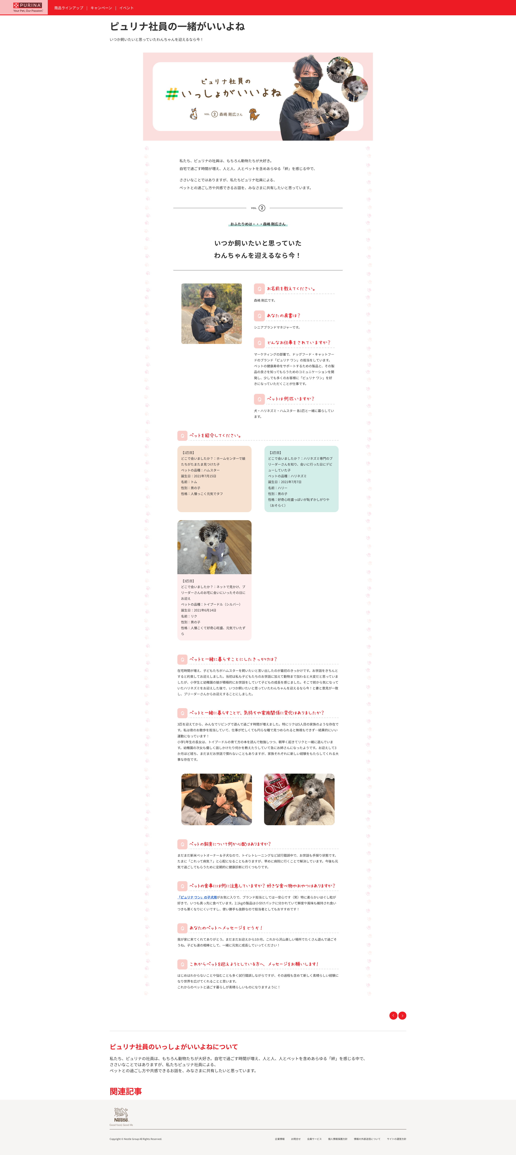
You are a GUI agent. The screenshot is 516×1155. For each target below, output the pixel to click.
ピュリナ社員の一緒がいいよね (393, 1016)
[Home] (24, 7)
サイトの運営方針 (396, 1138)
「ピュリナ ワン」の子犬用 (197, 897)
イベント (126, 7)
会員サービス (314, 1138)
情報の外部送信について (367, 1138)
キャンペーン (101, 7)
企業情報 (280, 1138)
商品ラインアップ (68, 7)
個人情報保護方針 (337, 1138)
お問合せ (296, 1138)
